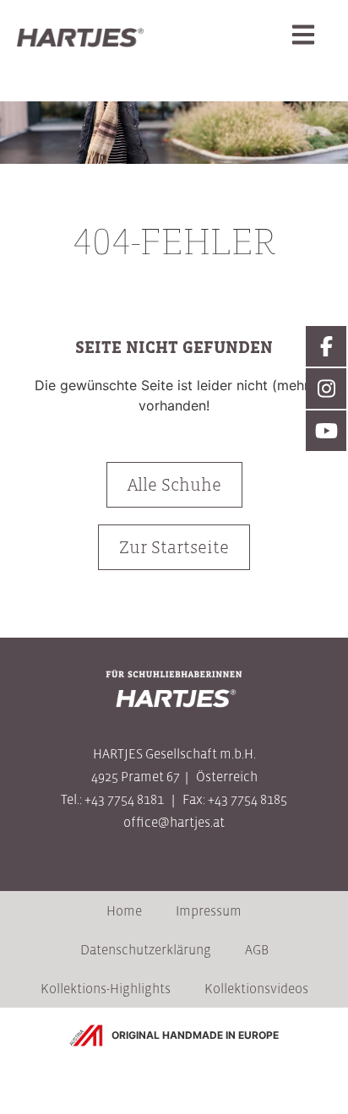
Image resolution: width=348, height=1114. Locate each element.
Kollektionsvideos (256, 988)
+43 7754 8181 (124, 799)
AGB (257, 949)
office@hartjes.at (174, 821)
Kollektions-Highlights (106, 988)
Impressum (209, 910)
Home (124, 910)
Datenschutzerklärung (145, 949)
